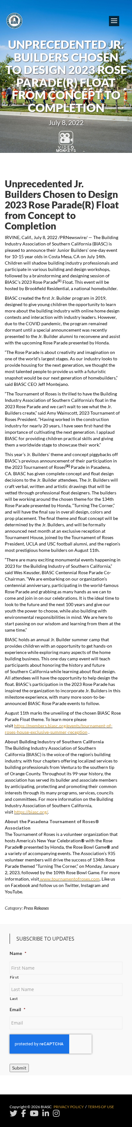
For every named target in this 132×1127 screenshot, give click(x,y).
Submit (19, 1068)
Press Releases (36, 908)
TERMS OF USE (101, 1106)
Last (14, 998)
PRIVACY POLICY (69, 1106)
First (14, 977)
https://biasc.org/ (31, 812)
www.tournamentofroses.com (69, 879)
